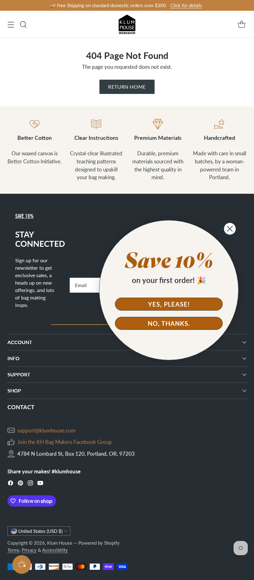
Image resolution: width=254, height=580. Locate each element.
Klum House (59, 543)
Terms (13, 550)
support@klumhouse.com (46, 430)
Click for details (186, 5)
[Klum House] (127, 24)
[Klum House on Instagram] (30, 484)
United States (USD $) (40, 531)
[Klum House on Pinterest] (20, 484)
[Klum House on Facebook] (10, 484)
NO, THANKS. (169, 323)
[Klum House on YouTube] (40, 484)
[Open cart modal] (241, 24)
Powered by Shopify (99, 543)
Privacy (29, 550)
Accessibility (55, 550)
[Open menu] (10, 24)
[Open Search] (23, 24)
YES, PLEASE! (169, 304)
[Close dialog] (230, 229)
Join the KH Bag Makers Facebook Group (64, 442)
